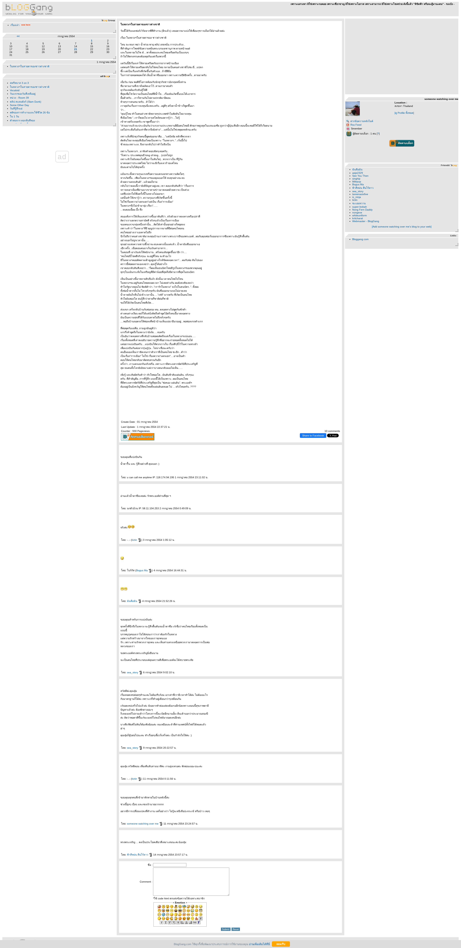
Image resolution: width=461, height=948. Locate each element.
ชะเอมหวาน (359, 203)
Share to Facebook (313, 435)
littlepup (356, 181)
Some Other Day (19, 105)
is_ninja (356, 197)
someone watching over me (143, 823)
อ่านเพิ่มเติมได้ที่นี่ (259, 943)
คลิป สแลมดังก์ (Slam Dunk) (25, 101)
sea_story (133, 672)
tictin (135, 539)
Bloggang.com (360, 239)
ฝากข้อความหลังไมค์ (361, 121)
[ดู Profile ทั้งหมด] (404, 112)
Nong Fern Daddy (362, 209)
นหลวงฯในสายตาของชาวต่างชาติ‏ (29, 66)
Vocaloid (14, 90)
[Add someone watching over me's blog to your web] (401, 226)
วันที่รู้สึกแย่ (16, 108)
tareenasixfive (360, 194)
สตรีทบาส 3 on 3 (19, 82)
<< (18, 36)
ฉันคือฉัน (132, 601)
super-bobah (359, 206)
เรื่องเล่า (14, 25)
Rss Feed (355, 124)
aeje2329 (357, 172)
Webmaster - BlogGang (365, 221)
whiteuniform (359, 215)
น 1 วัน (14, 116)
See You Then (360, 175)
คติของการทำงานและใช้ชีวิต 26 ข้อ (30, 112)
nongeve (357, 212)
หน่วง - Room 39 (19, 97)
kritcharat (357, 218)
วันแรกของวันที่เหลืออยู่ (22, 93)
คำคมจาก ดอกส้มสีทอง (22, 120)
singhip (356, 178)
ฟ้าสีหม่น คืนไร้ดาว (138, 854)
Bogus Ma (142, 570)
